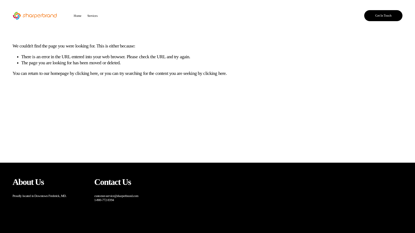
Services (92, 15)
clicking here (86, 73)
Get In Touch (383, 15)
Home (77, 15)
